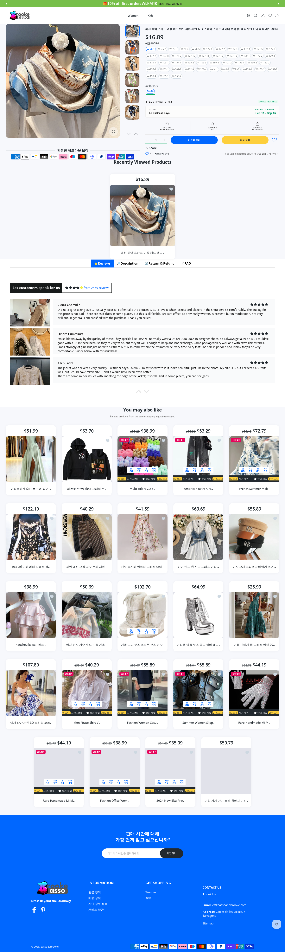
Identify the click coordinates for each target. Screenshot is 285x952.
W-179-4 (151, 62)
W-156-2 (252, 62)
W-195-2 (189, 62)
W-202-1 (164, 69)
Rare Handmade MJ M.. (254, 722)
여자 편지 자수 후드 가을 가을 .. (86, 644)
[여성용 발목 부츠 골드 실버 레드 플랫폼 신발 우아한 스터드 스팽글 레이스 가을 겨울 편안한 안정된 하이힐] (198, 615)
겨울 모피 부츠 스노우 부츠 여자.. (142, 644)
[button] (6, 3)
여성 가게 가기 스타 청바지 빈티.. (226, 800)
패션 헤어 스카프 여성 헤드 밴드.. (142, 252)
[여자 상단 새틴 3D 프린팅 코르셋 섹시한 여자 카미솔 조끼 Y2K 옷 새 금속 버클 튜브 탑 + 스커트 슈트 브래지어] (31, 693)
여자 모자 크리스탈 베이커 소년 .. (254, 567)
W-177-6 (270, 49)
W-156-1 (239, 62)
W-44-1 (214, 69)
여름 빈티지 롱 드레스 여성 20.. (254, 644)
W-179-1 (245, 55)
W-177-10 (190, 55)
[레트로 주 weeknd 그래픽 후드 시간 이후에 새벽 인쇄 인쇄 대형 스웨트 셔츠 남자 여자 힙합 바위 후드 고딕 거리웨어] (87, 459)
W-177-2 (220, 49)
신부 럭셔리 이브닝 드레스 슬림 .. (142, 567)
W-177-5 (258, 49)
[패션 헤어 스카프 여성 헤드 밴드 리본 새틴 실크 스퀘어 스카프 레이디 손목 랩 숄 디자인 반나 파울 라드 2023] (142, 215)
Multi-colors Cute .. (142, 489)
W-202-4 (201, 69)
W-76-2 (162, 49)
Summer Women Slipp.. (198, 722)
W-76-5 (196, 49)
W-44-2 (225, 69)
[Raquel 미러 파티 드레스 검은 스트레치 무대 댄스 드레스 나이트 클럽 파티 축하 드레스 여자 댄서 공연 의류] (31, 537)
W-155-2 (176, 76)
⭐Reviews (102, 263)
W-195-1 (164, 62)
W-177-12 (218, 55)
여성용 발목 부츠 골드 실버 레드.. (198, 644)
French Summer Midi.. (254, 489)
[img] (74, 288)
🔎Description (127, 263)
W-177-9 (176, 55)
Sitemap (208, 923)
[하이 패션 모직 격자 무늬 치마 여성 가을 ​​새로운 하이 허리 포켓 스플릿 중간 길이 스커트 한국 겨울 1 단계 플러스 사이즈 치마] (87, 537)
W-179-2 (257, 55)
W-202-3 (189, 69)
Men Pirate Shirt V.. (86, 722)
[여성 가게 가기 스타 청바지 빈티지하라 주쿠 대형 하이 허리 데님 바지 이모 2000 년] (226, 771)
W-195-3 (201, 62)
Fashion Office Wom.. (114, 800)
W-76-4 (184, 49)
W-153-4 (151, 76)
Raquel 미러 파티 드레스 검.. (31, 567)
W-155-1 (164, 76)
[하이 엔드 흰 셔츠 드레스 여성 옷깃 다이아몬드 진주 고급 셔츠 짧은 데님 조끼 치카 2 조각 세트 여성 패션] (198, 537)
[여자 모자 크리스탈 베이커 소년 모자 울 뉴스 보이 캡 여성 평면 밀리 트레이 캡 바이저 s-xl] (254, 537)
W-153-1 (247, 69)
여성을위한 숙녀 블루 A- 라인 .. (31, 489)
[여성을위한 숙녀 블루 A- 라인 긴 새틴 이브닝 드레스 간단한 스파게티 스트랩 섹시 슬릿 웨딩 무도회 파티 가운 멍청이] (31, 459)
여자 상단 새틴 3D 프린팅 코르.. (31, 722)
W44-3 (235, 69)
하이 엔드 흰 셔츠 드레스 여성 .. (198, 567)
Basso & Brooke (50, 946)
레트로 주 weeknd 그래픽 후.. (86, 489)
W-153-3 (272, 69)
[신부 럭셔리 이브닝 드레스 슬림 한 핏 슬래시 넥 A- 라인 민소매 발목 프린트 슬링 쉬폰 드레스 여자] (142, 537)
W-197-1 (214, 62)
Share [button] (153, 148)
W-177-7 (151, 55)
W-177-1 (207, 49)
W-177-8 (164, 55)
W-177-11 (204, 55)
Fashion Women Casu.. (142, 722)
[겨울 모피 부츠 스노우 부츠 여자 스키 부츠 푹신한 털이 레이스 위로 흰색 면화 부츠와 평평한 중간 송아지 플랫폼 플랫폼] (142, 615)
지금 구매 (245, 140)
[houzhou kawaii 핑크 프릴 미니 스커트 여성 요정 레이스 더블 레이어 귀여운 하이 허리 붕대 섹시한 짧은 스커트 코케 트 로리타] (31, 615)
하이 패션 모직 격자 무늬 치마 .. (86, 567)
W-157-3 (151, 69)
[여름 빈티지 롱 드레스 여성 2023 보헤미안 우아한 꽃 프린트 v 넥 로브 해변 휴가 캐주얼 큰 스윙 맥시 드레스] (254, 615)
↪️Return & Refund (159, 263)
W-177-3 (233, 49)
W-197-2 (227, 62)
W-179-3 (270, 55)
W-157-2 (264, 62)
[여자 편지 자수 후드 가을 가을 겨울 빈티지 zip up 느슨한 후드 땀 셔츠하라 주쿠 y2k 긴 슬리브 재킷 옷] (87, 615)
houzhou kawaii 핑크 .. (31, 644)
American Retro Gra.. (198, 489)
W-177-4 (245, 49)
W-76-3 (173, 49)
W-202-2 (176, 69)
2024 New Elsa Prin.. (170, 800)
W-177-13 (232, 55)
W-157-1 (176, 62)
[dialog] (255, 15)
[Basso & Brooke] (20, 15)
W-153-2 (260, 69)
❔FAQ (186, 263)
